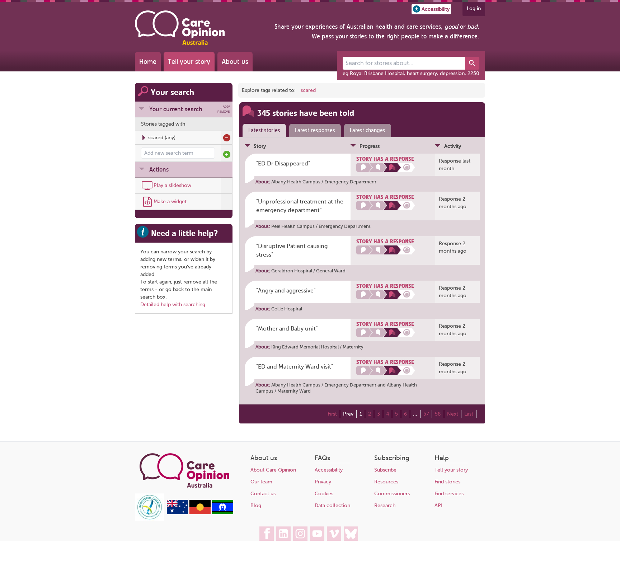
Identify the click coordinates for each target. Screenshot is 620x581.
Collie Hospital (286, 308)
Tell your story (189, 61)
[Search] (472, 63)
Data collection (332, 505)
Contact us (263, 493)
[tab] (262, 130)
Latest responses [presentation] (315, 130)
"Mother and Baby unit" (287, 328)
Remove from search (226, 137)
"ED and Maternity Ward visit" (294, 367)
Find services (449, 493)
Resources (386, 481)
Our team (261, 481)
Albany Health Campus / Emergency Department (323, 181)
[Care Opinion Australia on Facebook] (266, 533)
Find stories (447, 481)
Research (384, 505)
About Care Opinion (273, 470)
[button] (431, 9)
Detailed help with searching (172, 304)
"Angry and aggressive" (285, 290)
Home (147, 61)
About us (235, 61)
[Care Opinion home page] (180, 27)
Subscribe (385, 470)
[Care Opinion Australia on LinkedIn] (283, 533)
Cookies (324, 493)
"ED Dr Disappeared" (283, 163)
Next (452, 414)
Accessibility (329, 470)
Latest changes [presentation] (367, 130)
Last (468, 414)
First (332, 414)
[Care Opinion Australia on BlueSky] (351, 533)
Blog (255, 505)
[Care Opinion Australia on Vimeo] (334, 533)
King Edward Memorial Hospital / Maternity (317, 347)
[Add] (226, 154)
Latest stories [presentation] (264, 130)
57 (426, 414)
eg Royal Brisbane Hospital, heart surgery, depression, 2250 (411, 73)
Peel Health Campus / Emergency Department (321, 226)
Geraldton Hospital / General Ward (308, 270)
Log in (474, 8)
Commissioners (392, 493)
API (438, 505)
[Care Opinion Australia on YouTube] (317, 533)
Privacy (323, 481)
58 (438, 414)
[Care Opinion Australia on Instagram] (300, 533)
